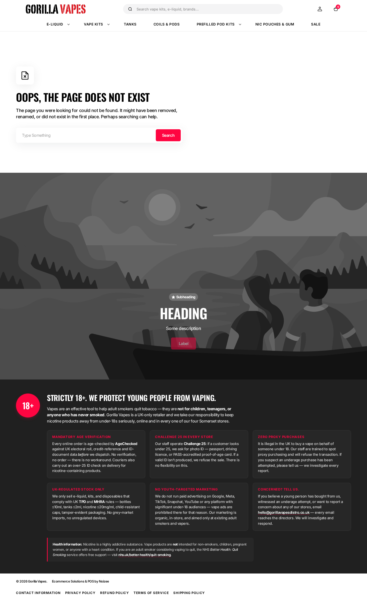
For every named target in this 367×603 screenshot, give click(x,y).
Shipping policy (189, 593)
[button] (319, 9)
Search (168, 135)
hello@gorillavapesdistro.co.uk (284, 512)
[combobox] (207, 9)
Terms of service (151, 593)
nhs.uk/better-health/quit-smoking (144, 555)
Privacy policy (80, 593)
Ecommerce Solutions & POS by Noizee (80, 581)
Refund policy (114, 593)
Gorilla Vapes (37, 581)
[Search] (130, 9)
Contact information (38, 593)
